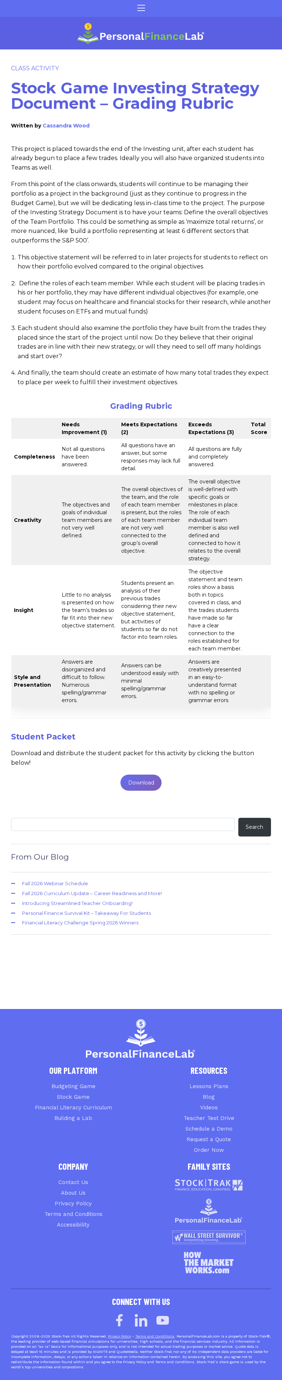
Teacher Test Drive (209, 1118)
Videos (209, 1107)
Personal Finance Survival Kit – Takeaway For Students (86, 913)
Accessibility (73, 1224)
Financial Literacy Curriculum (73, 1107)
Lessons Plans (208, 1086)
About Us (73, 1193)
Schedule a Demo (208, 1128)
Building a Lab (73, 1118)
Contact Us (73, 1182)
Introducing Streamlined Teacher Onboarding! (77, 903)
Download (141, 782)
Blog (209, 1097)
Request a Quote (209, 1139)
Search (254, 827)
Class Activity (35, 68)
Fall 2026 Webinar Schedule (55, 883)
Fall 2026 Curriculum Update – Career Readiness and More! (92, 893)
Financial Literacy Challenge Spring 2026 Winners (80, 922)
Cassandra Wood (66, 125)
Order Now (209, 1150)
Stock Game (73, 1097)
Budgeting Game (73, 1086)
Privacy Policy (73, 1203)
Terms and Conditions (73, 1214)
